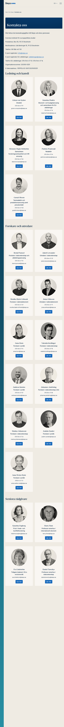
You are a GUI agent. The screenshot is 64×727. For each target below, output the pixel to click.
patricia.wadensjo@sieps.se (49, 157)
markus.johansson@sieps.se (19, 439)
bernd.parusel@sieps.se (19, 263)
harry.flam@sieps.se (48, 533)
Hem (6, 12)
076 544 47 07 (19, 392)
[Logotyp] (10, 3)
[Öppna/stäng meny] (60, 3)
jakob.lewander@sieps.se (48, 261)
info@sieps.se (23, 53)
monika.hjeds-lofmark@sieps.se (19, 307)
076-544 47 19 (19, 105)
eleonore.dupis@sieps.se (19, 161)
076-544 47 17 (49, 304)
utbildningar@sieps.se (36, 57)
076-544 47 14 (19, 348)
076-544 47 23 (48, 258)
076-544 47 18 (48, 348)
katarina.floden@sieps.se (48, 113)
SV (55, 3)
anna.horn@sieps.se (19, 351)
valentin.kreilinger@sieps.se (49, 351)
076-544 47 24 (19, 436)
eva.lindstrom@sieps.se (19, 577)
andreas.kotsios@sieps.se (19, 395)
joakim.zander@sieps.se (49, 436)
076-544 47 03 (19, 208)
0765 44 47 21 (19, 480)
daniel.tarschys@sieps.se (48, 577)
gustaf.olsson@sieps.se (19, 210)
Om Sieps (11, 12)
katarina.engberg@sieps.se (19, 533)
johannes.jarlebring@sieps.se (48, 395)
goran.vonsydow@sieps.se (19, 108)
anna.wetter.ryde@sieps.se (19, 483)
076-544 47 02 (19, 159)
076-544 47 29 (19, 304)
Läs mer (19, 117)
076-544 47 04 (48, 154)
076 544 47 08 (48, 392)
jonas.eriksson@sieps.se (49, 307)
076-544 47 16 (49, 110)
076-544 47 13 (19, 260)
